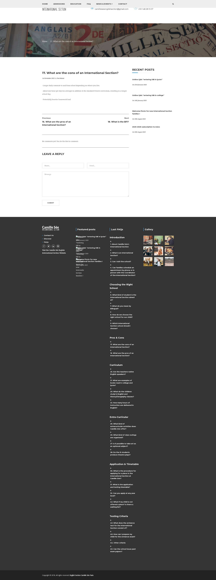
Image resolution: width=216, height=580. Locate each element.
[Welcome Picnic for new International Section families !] (80, 268)
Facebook (44, 246)
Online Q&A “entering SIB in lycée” (147, 80)
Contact (122, 4)
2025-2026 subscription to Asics (146, 127)
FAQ (89, 4)
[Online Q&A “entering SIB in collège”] (80, 254)
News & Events (103, 4)
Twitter (48, 246)
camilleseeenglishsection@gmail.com (111, 9)
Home (45, 4)
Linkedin (53, 246)
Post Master (60, 78)
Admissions (59, 4)
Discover (47, 239)
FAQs (46, 242)
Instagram (58, 246)
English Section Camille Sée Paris (81, 575)
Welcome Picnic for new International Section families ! (89, 260)
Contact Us (49, 235)
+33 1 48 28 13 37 (145, 9)
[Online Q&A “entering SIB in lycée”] (80, 242)
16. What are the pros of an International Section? (56, 121)
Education (75, 4)
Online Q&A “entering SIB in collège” (148, 95)
